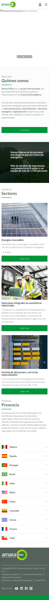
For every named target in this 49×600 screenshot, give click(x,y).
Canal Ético (40, 580)
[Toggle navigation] (46, 4)
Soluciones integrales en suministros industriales (22, 304)
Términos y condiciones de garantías (17, 580)
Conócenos (24, 130)
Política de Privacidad (11, 577)
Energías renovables (13, 239)
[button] (40, 4)
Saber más (24, 258)
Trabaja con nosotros (11, 574)
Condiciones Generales (33, 574)
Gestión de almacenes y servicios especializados (20, 373)
